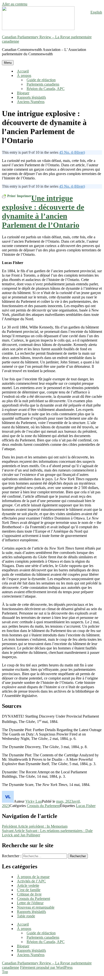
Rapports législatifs (31, 97)
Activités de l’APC (31, 881)
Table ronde (26, 916)
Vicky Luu (33, 801)
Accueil (23, 71)
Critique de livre (29, 894)
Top (5, 972)
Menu (8, 62)
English (96, 12)
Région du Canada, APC (46, 89)
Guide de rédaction (41, 80)
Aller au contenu (14, 4)
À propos (24, 75)
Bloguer (23, 93)
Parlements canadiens (43, 84)
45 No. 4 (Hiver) (72, 152)
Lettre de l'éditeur (30, 903)
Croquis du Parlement (43, 806)
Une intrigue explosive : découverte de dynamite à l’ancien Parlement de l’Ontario (43, 211)
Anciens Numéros (31, 102)
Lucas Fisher (86, 806)
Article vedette (28, 885)
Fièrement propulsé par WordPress (46, 967)
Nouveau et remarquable (35, 907)
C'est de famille (28, 890)
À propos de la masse (33, 877)
